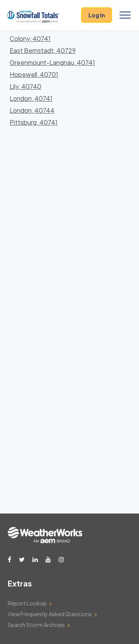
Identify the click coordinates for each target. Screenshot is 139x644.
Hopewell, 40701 (34, 74)
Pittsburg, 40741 (34, 122)
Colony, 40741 (30, 38)
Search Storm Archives (36, 624)
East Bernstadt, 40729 (43, 50)
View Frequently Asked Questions (50, 613)
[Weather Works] (45, 540)
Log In (96, 15)
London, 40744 (32, 110)
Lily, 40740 (25, 86)
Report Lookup (27, 603)
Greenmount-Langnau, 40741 (52, 62)
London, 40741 (31, 98)
